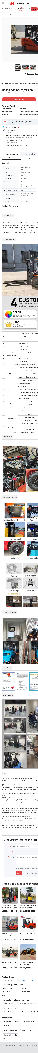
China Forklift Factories (11, 1021)
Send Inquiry (19, 99)
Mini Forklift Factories (10, 1026)
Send (18, 873)
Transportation (11, 14)
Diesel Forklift (6, 992)
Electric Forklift (24, 992)
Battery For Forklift (27, 1030)
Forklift (30, 14)
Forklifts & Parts (21, 14)
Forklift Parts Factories (28, 1021)
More (3, 1039)
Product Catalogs (29, 981)
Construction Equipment (9, 985)
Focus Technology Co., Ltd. (25, 1045)
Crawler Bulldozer (7, 988)
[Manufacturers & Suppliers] (19, 3)
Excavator (23, 988)
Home (3, 14)
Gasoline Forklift (21, 1012)
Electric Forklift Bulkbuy (11, 1035)
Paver (21, 985)
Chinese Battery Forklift (11, 1030)
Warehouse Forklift (26, 1026)
